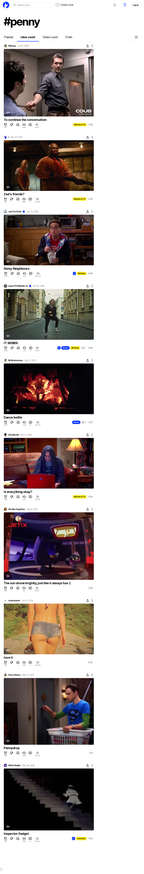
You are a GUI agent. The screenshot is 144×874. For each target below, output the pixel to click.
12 (90, 422)
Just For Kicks (15, 212)
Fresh (68, 37)
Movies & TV (79, 125)
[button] (136, 37)
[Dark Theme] (114, 5)
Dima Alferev (14, 675)
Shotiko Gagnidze (16, 509)
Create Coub (67, 4)
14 (90, 838)
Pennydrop (11, 748)
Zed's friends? (14, 194)
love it (8, 657)
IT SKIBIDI (11, 343)
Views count (50, 37)
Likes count (28, 37)
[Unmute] (7, 112)
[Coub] (6, 5)
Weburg (12, 46)
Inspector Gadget (16, 833)
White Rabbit (14, 765)
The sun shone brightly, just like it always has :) (37, 583)
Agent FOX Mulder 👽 (18, 286)
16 (90, 124)
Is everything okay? (18, 492)
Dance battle (13, 417)
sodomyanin (14, 601)
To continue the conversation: (25, 120)
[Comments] (18, 124)
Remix (65, 348)
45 (90, 273)
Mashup (81, 273)
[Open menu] (1, 869)
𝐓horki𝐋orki (13, 435)
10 (90, 199)
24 (90, 662)
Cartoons (81, 838)
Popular (8, 37)
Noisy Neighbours (17, 268)
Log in (136, 5)
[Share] (87, 46)
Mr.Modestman (15, 360)
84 (90, 348)
